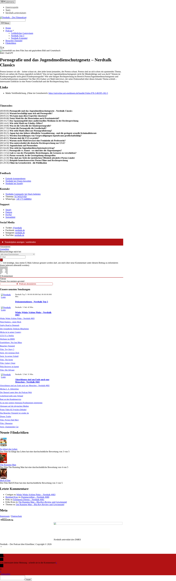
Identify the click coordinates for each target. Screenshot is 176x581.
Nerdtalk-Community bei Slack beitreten (23, 194)
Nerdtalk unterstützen (16, 12)
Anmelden (4, 249)
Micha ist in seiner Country (10, 332)
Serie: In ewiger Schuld (9, 356)
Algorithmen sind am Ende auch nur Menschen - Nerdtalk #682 (32, 380)
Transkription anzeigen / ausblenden (20, 242)
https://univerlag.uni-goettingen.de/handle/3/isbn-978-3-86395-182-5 (78, 93)
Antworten (5, 574)
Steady (8, 210)
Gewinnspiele (12, 7)
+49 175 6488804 (23, 199)
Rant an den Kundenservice (10, 399)
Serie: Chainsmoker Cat (9, 427)
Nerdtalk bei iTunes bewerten (18, 181)
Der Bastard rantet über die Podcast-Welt (16, 392)
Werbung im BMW (7, 339)
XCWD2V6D (20, 196)
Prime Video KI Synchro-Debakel (13, 409)
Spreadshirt (10, 217)
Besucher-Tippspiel (14, 40)
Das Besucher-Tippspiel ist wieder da (14, 413)
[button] (1, 547)
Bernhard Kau (12, 497)
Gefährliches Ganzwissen (22, 33)
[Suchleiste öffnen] (2, 48)
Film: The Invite (6, 360)
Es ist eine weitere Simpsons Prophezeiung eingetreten (21, 403)
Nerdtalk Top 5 (17, 36)
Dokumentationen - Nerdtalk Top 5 (31, 302)
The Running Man (8, 465)
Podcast (9, 31)
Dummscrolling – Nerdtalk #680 (35, 497)
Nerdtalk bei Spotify (14, 183)
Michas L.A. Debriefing (9, 389)
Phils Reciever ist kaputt (9, 366)
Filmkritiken (11, 43)
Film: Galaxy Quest (7, 363)
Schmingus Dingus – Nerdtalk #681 (28, 499)
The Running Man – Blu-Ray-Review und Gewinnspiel (42, 502)
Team (8, 10)
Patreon (9, 212)
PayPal (9, 215)
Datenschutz (16, 516)
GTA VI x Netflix (7, 335)
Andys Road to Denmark (9, 325)
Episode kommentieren (15, 178)
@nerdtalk (17, 228)
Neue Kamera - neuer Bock (10, 322)
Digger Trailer (5, 416)
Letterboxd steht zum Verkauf (11, 396)
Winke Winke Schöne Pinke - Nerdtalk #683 (17, 318)
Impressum (4, 516)
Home (8, 28)
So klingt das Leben (8, 449)
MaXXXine (5, 480)
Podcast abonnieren (27, 284)
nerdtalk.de (20, 230)
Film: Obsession (6, 423)
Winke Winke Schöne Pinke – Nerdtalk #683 (35, 494)
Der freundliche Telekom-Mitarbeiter (14, 329)
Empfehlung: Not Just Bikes (11, 342)
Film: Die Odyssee (7, 370)
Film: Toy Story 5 (7, 349)
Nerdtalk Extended (19, 38)
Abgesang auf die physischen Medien (14, 406)
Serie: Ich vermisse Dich (9, 353)
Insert (28, 580)
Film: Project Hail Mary (9, 420)
